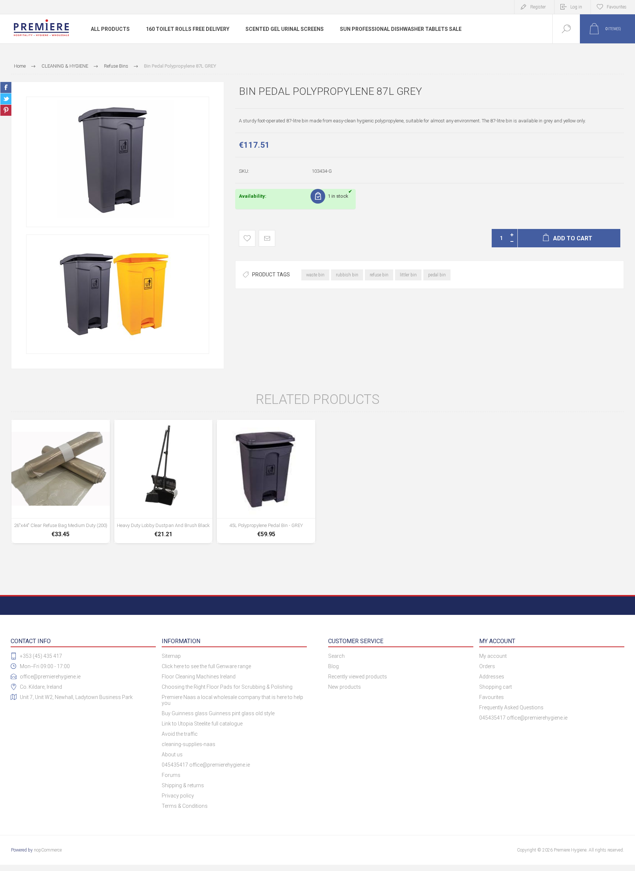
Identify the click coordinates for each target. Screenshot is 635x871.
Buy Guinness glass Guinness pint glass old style (218, 713)
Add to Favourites (247, 238)
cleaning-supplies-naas (188, 744)
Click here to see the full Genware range (206, 666)
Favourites (491, 697)
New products (344, 687)
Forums (171, 775)
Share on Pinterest (5, 110)
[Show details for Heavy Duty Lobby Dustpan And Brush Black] (163, 481)
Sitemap (171, 656)
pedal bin (437, 274)
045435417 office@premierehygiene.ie (206, 765)
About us (172, 754)
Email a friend (267, 238)
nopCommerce (48, 850)
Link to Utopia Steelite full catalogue (202, 724)
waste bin (315, 274)
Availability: (252, 196)
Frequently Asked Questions (511, 707)
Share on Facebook (5, 87)
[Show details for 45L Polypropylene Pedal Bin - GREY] (266, 481)
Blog (333, 666)
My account (493, 656)
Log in (576, 7)
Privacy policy (178, 796)
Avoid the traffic (180, 734)
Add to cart (60, 523)
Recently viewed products (357, 677)
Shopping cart (495, 687)
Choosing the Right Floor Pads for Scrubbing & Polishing (227, 687)
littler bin (408, 274)
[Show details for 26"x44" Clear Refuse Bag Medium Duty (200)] (60, 481)
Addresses (491, 677)
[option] (117, 162)
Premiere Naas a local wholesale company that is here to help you (232, 700)
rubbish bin (347, 274)
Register (538, 7)
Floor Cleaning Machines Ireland (199, 677)
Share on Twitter (5, 98)
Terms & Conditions (185, 806)
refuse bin (379, 274)
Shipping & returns (183, 785)
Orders (487, 666)
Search (336, 656)
